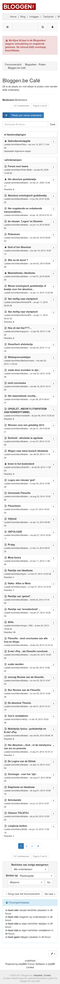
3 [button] (32, 846)
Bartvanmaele (28, 360)
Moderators (21, 99)
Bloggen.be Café (21, 80)
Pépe (24, 144)
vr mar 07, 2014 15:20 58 (39, 573)
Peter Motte (27, 169)
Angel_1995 (27, 625)
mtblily (24, 719)
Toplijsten (48, 16)
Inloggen (34, 16)
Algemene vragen (23, 151)
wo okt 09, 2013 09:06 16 (41, 735)
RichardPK (26, 302)
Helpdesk (38, 975)
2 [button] (26, 846)
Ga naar (49, 893)
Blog (23, 16)
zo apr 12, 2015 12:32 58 (41, 292)
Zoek (52, 124)
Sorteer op (20, 875)
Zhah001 (26, 467)
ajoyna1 (25, 331)
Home (13, 16)
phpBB (22, 964)
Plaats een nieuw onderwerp (27, 115)
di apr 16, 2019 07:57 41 (41, 215)
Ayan (24, 573)
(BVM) (24, 829)
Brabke (25, 182)
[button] (38, 846)
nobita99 (26, 415)
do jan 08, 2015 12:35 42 (43, 415)
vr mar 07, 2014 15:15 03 (39, 586)
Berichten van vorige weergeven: (30, 867)
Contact (47, 975)
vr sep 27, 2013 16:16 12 (41, 751)
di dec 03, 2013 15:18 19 (41, 645)
